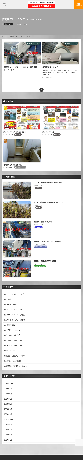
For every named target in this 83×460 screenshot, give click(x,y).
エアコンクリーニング (15, 294)
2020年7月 (8, 440)
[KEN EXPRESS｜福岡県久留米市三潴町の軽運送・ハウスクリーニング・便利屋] (41, 4)
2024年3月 (8, 388)
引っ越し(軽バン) (13, 335)
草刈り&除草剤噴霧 (13, 361)
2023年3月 (8, 404)
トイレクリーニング (14, 310)
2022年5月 (8, 435)
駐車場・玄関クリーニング (16, 366)
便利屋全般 (10, 325)
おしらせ (9, 299)
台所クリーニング (13, 330)
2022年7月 (8, 429)
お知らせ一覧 (8, 24)
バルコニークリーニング (15, 320)
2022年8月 (8, 424)
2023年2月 (8, 409)
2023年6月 (8, 394)
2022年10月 (8, 419)
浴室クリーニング (13, 351)
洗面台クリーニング (14, 345)
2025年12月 (8, 383)
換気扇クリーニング (14, 340)
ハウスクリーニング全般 (15, 315)
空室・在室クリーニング (15, 356)
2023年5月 (8, 399)
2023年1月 (8, 414)
